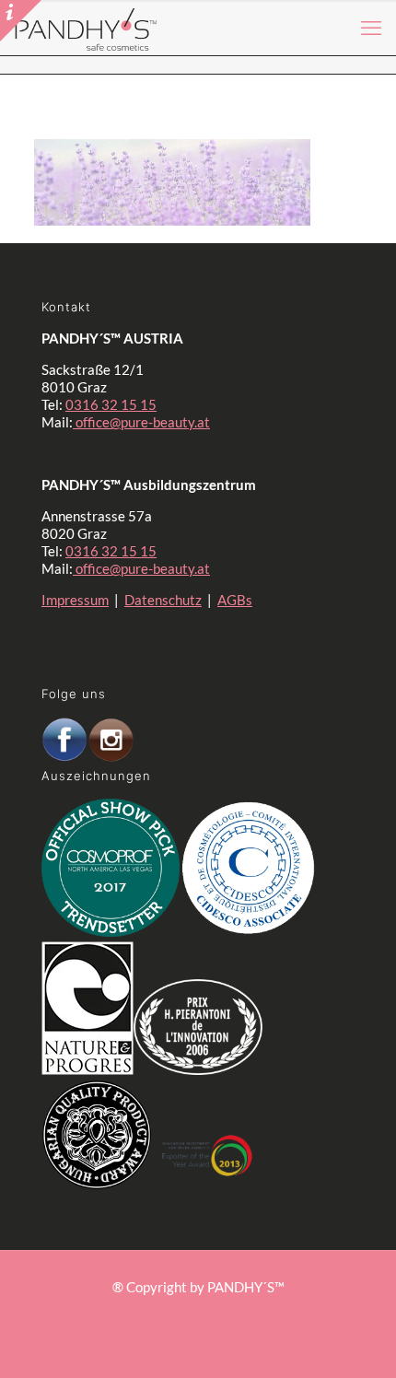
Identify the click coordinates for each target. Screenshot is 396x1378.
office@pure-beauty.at (141, 422)
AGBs (234, 599)
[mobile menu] (371, 27)
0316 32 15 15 (111, 404)
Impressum (75, 599)
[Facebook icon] (188, 1312)
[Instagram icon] (208, 1312)
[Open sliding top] (20, 20)
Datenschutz (163, 599)
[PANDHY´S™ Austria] (86, 28)
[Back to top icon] (340, 1331)
